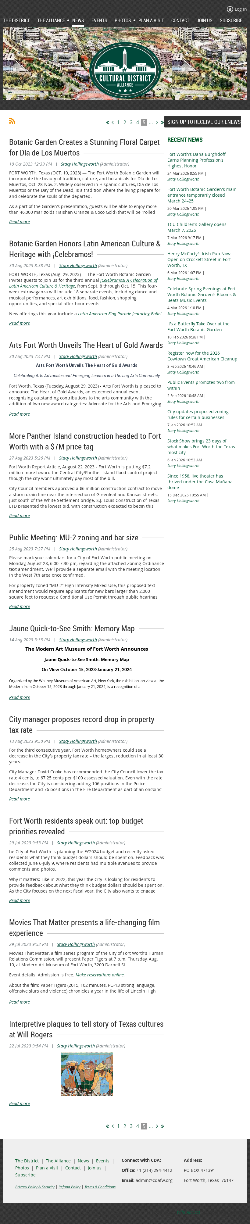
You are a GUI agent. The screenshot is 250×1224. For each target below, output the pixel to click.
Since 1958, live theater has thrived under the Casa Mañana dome (200, 481)
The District (27, 1161)
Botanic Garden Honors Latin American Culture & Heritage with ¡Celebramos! (85, 248)
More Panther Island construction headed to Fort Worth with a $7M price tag (85, 441)
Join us (95, 1168)
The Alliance (58, 1161)
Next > (157, 122)
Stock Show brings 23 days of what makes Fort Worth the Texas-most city (202, 446)
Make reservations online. (100, 975)
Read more (19, 221)
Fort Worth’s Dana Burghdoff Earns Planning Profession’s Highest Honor (196, 160)
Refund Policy (69, 1186)
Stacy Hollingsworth (80, 164)
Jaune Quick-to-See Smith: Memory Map (72, 628)
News (83, 1161)
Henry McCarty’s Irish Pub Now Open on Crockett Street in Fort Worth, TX (199, 259)
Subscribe (25, 1175)
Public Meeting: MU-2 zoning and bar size (73, 537)
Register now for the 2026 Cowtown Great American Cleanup (202, 356)
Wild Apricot (188, 1212)
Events (102, 1161)
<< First (107, 122)
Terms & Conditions (100, 1186)
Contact (73, 1168)
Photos (22, 1168)
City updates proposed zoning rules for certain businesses (198, 414)
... (151, 122)
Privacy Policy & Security (35, 1186)
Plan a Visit (47, 1168)
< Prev (112, 122)
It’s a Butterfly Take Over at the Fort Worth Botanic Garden (198, 326)
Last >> (162, 122)
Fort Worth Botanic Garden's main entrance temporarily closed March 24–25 (202, 195)
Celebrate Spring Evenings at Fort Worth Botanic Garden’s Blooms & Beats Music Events (201, 294)
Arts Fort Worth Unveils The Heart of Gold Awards (86, 345)
